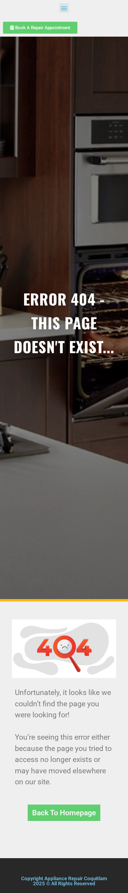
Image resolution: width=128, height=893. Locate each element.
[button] (64, 8)
